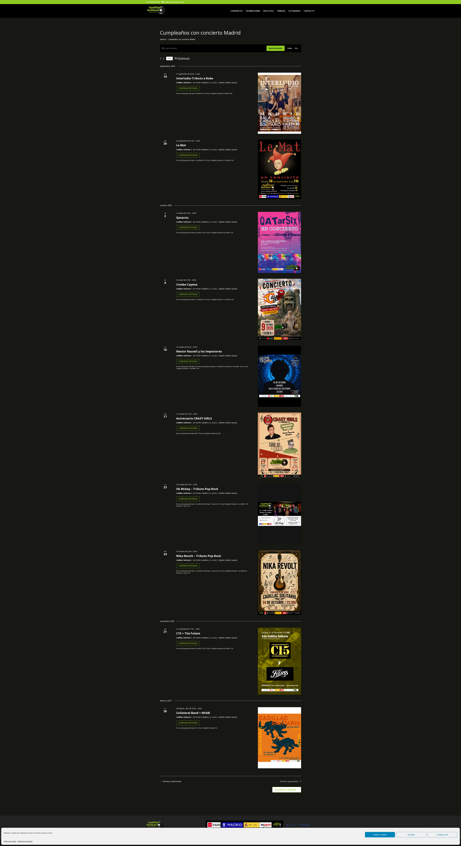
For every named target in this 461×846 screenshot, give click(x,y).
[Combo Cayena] (279, 309)
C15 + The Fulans (188, 633)
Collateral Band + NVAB (193, 713)
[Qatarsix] (279, 242)
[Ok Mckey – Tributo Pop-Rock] (279, 513)
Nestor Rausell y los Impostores (199, 351)
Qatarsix (182, 218)
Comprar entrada (187, 88)
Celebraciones (253, 11)
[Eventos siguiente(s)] (163, 58)
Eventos (163, 39)
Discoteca (268, 11)
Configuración (442, 834)
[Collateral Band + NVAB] (279, 737)
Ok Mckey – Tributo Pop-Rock (197, 489)
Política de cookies (10, 841)
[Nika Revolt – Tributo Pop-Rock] (279, 582)
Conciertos (236, 11)
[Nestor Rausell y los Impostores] (279, 376)
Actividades (294, 11)
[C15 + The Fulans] (279, 661)
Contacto (309, 11)
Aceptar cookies (380, 834)
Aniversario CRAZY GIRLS (194, 418)
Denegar (411, 834)
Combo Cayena (186, 284)
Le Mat (181, 145)
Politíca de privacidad (25, 841)
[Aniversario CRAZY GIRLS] (279, 445)
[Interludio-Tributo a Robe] (279, 103)
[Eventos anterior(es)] (160, 58)
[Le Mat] (279, 169)
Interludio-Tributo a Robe (194, 78)
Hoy (169, 58)
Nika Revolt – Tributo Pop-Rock (198, 556)
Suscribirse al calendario (285, 789)
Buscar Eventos (275, 48)
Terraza (281, 11)
